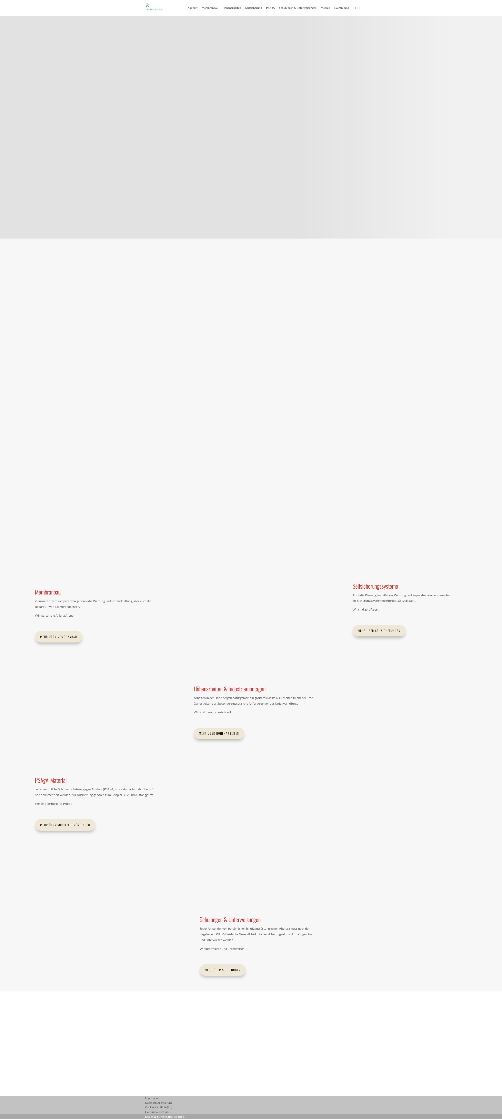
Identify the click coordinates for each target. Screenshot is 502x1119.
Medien (325, 7)
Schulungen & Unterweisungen (297, 7)
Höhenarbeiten (232, 7)
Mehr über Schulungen (223, 970)
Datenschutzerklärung (158, 1102)
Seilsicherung (253, 7)
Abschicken (159, 1075)
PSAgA (270, 7)
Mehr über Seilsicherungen (379, 630)
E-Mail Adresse (154, 1055)
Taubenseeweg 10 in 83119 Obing (206, 447)
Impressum (152, 1098)
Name (148, 1047)
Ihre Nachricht (154, 1067)
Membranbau (210, 7)
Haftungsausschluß (157, 1112)
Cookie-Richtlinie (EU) (158, 1107)
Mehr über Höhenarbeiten (219, 733)
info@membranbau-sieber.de (298, 354)
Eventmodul (341, 7)
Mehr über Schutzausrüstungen (65, 825)
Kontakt (192, 7)
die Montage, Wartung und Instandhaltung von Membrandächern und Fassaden (213, 342)
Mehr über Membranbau (58, 636)
